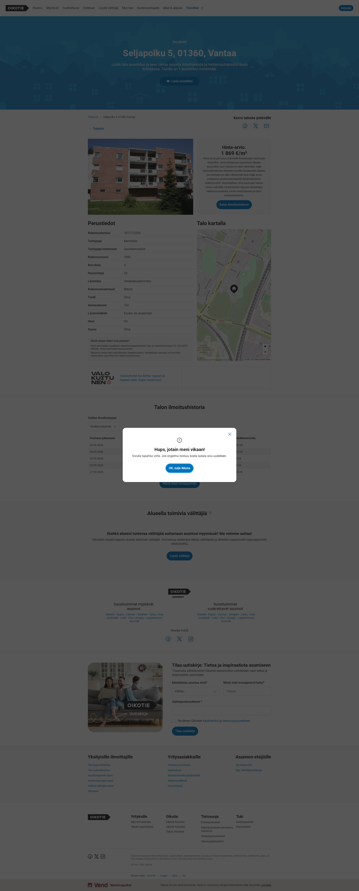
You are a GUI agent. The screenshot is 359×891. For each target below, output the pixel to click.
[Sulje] (230, 434)
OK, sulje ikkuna (179, 468)
